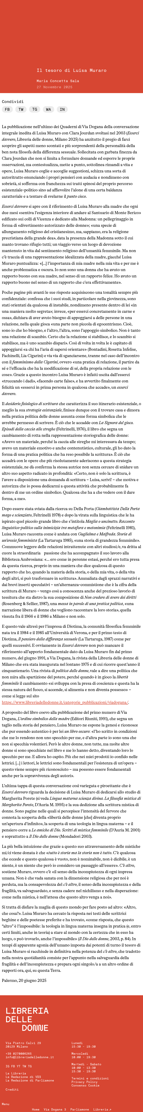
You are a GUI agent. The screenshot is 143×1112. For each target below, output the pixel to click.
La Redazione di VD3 (23, 1077)
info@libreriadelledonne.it (30, 1057)
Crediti (12, 1089)
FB (13, 1066)
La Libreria (16, 1073)
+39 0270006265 (19, 1053)
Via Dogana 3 (55, 1109)
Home (35, 1109)
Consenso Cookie (85, 1085)
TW (24, 1066)
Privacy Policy (85, 1082)
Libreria (100, 1109)
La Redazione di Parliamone (30, 1080)
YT (18, 1066)
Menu (5, 1104)
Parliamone (79, 1109)
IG (7, 1066)
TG (30, 1066)
